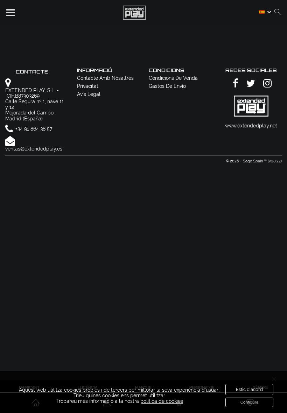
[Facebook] (234, 84)
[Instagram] (266, 84)
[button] (10, 12)
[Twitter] (249, 84)
